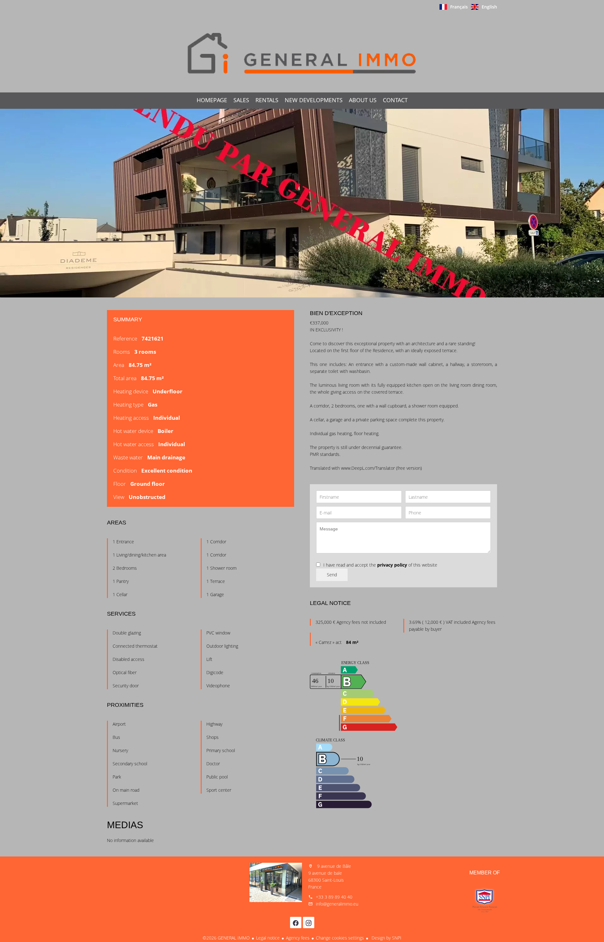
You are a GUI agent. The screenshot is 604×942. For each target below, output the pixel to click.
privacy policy (392, 565)
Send (332, 575)
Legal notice (268, 938)
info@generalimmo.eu (337, 904)
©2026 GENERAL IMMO (226, 938)
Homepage (302, 53)
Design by (385, 938)
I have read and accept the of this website (380, 565)
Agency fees (298, 938)
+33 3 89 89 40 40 (334, 897)
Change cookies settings (340, 938)
